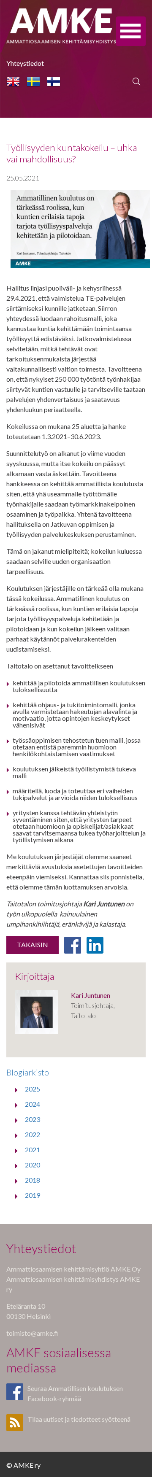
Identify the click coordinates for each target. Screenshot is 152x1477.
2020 (32, 1165)
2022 (32, 1134)
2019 (32, 1195)
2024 (32, 1104)
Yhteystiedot (25, 63)
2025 (32, 1089)
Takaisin (32, 945)
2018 (32, 1180)
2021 (32, 1149)
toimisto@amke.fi (32, 1333)
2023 (32, 1119)
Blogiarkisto (27, 1072)
